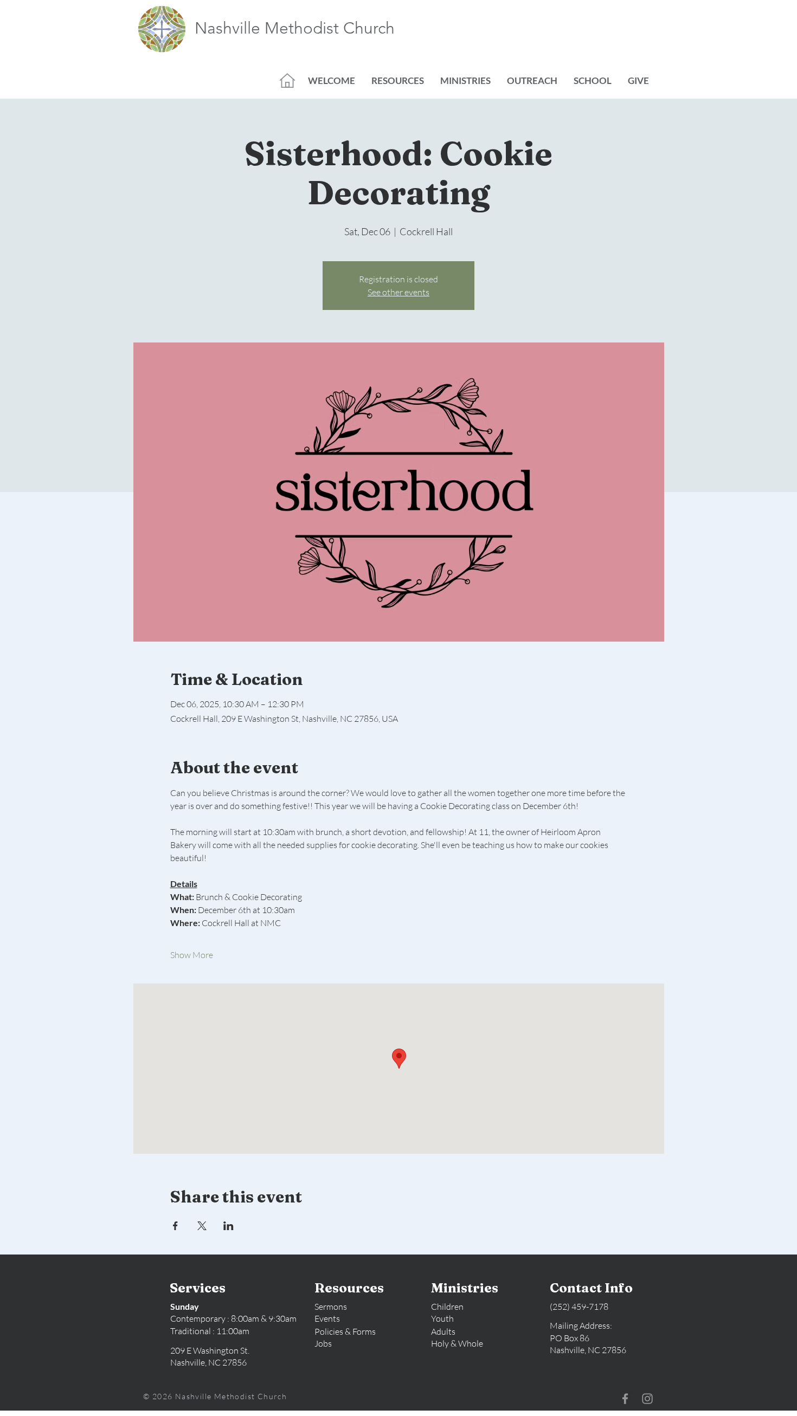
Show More (191, 954)
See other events (398, 292)
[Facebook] (625, 1399)
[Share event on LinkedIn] (228, 1225)
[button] (331, 80)
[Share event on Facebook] (175, 1225)
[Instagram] (647, 1399)
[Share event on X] (202, 1225)
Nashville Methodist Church (295, 28)
